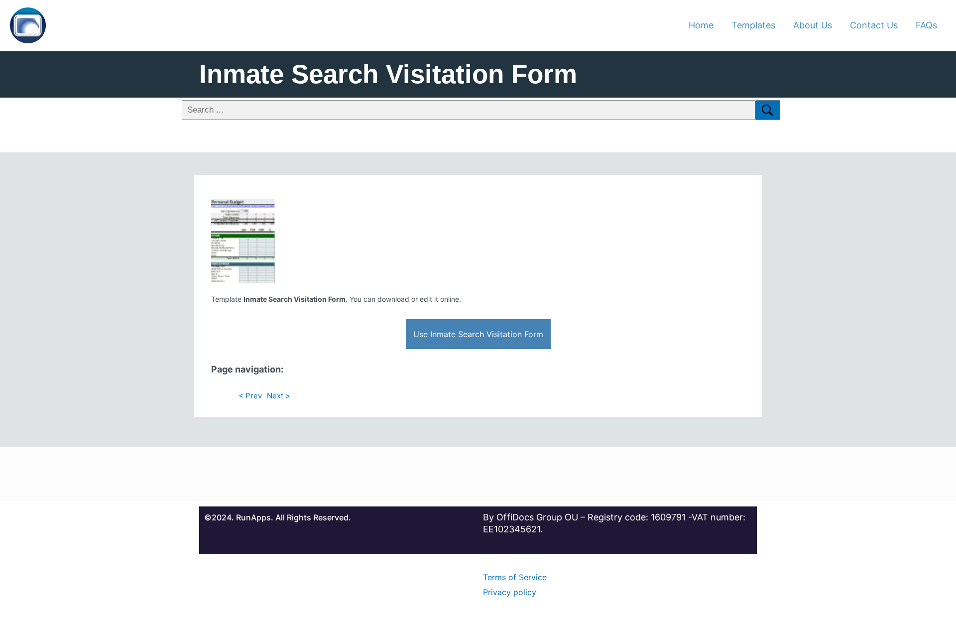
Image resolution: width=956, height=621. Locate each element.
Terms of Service (515, 577)
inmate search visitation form (388, 74)
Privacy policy (509, 592)
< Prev (250, 395)
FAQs (926, 25)
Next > (278, 395)
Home (701, 25)
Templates (753, 25)
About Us (812, 25)
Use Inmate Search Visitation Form (478, 334)
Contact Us (874, 25)
